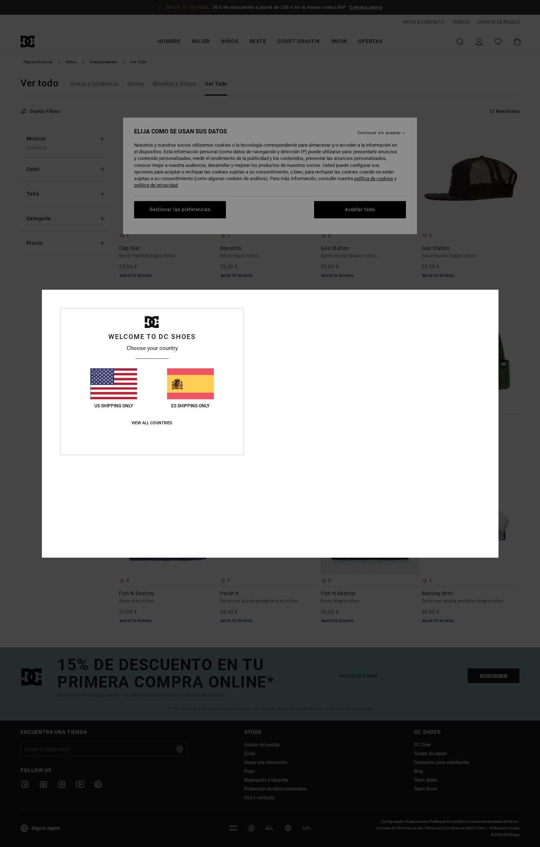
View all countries (152, 423)
